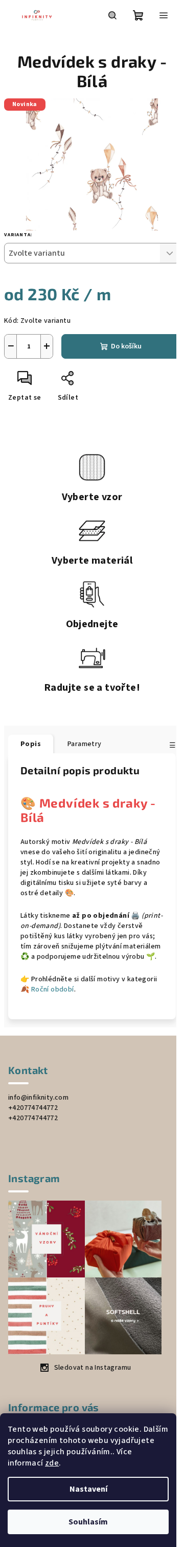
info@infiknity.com (38, 1097)
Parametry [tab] (84, 744)
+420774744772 (33, 1108)
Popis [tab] (30, 744)
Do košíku (126, 346)
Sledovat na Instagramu (92, 1368)
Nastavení (88, 1489)
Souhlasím (88, 1522)
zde (52, 1463)
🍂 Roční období (47, 989)
